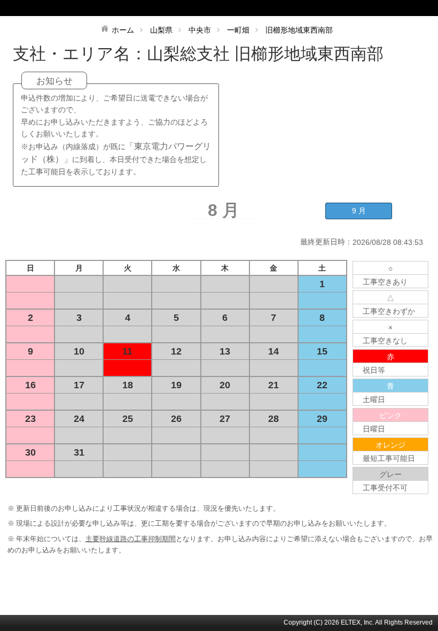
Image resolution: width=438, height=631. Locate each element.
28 (273, 418)
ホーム (123, 30)
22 (322, 385)
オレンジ (390, 445)
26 (176, 418)
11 (127, 351)
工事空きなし (385, 340)
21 (273, 385)
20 (225, 385)
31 (79, 452)
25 (127, 418)
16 (30, 385)
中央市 (200, 30)
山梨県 (161, 30)
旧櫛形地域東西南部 (299, 30)
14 (273, 351)
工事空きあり (385, 282)
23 (30, 418)
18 (127, 385)
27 (225, 418)
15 (322, 351)
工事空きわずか (389, 311)
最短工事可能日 (389, 458)
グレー (390, 474)
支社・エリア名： (80, 53)
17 (79, 385)
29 (322, 418)
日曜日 (374, 429)
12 (176, 351)
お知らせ (54, 81)
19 (176, 385)
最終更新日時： (326, 241)
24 (79, 418)
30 (30, 452)
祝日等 (374, 370)
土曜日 (374, 399)
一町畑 (238, 30)
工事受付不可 (385, 487)
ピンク (390, 415)
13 (225, 351)
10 (79, 351)
